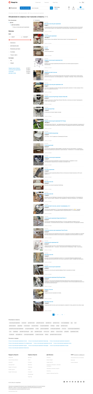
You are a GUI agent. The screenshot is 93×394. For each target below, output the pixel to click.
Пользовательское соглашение (77, 357)
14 (62, 314)
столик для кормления (55, 328)
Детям (11, 22)
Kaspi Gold (11, 357)
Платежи (30, 362)
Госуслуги (30, 371)
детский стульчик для (24, 331)
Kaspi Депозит (11, 364)
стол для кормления (29, 328)
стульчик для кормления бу (73, 328)
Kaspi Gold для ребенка (13, 359)
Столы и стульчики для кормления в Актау (62, 343)
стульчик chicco (35, 325)
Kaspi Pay (49, 357)
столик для (11, 334)
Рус (83, 2)
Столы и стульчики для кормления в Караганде (38, 340)
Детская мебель (15, 24)
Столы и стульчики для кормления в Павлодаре (38, 345)
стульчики (11, 71)
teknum (46, 334)
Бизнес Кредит (50, 359)
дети (32, 331)
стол (10, 331)
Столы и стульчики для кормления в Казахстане (19, 347)
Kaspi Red (10, 362)
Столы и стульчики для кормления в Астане (18, 340)
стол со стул (46, 331)
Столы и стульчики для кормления (21, 27)
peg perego (20, 325)
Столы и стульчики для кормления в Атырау (59, 345)
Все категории (26, 8)
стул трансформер (65, 322)
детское (52, 331)
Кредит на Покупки (13, 367)
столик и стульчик (39, 334)
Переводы (30, 367)
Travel (29, 359)
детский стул (48, 322)
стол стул (64, 328)
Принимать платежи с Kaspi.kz (53, 368)
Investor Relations (74, 362)
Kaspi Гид (30, 376)
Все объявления (12, 20)
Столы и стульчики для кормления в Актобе (43, 343)
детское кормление (45, 328)
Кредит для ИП (12, 369)
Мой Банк (30, 364)
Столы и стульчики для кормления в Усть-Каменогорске (20, 343)
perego (57, 325)
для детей (66, 331)
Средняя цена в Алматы (14, 68)
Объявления (14, 8)
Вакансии (73, 360)
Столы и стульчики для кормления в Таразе (18, 345)
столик (37, 328)
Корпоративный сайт (13, 391)
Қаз (80, 2)
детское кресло (12, 325)
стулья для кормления (28, 334)
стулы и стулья (59, 331)
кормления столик (74, 331)
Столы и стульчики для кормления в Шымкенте (59, 340)
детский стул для (38, 331)
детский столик (12, 73)
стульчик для (27, 325)
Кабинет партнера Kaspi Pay (52, 373)
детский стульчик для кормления (16, 328)
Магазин (30, 357)
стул (75, 322)
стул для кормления (44, 325)
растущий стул (19, 334)
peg (71, 322)
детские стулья (64, 325)
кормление (15, 331)
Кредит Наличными (13, 371)
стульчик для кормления (14, 69)
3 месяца (52, 325)
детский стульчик (40, 322)
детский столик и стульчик (55, 334)
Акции (29, 369)
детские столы (56, 322)
